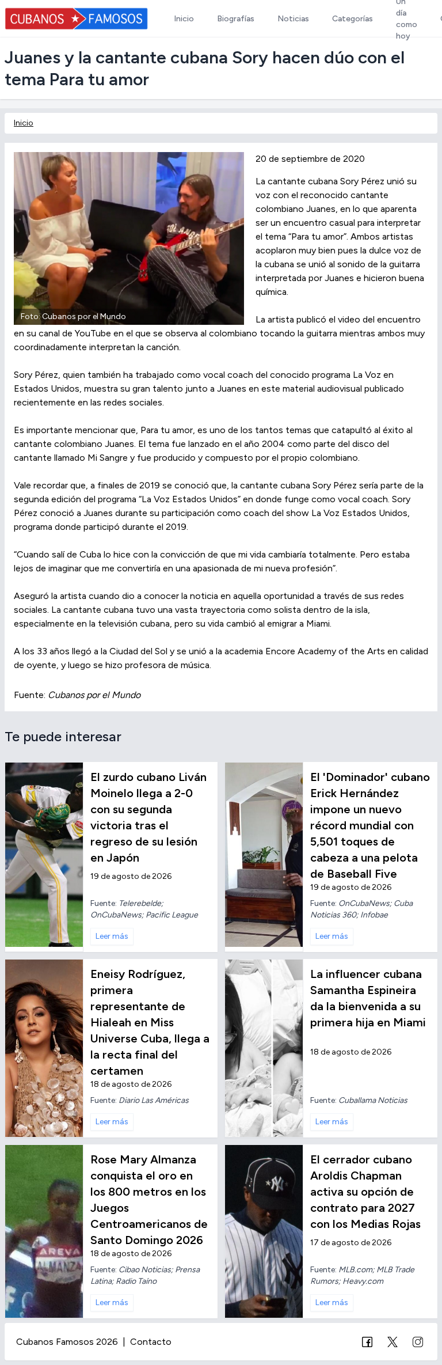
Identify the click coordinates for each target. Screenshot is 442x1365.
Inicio (23, 123)
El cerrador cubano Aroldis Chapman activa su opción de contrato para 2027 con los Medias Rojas (365, 1191)
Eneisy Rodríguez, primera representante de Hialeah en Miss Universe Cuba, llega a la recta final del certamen (149, 1022)
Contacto (151, 1341)
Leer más (112, 936)
